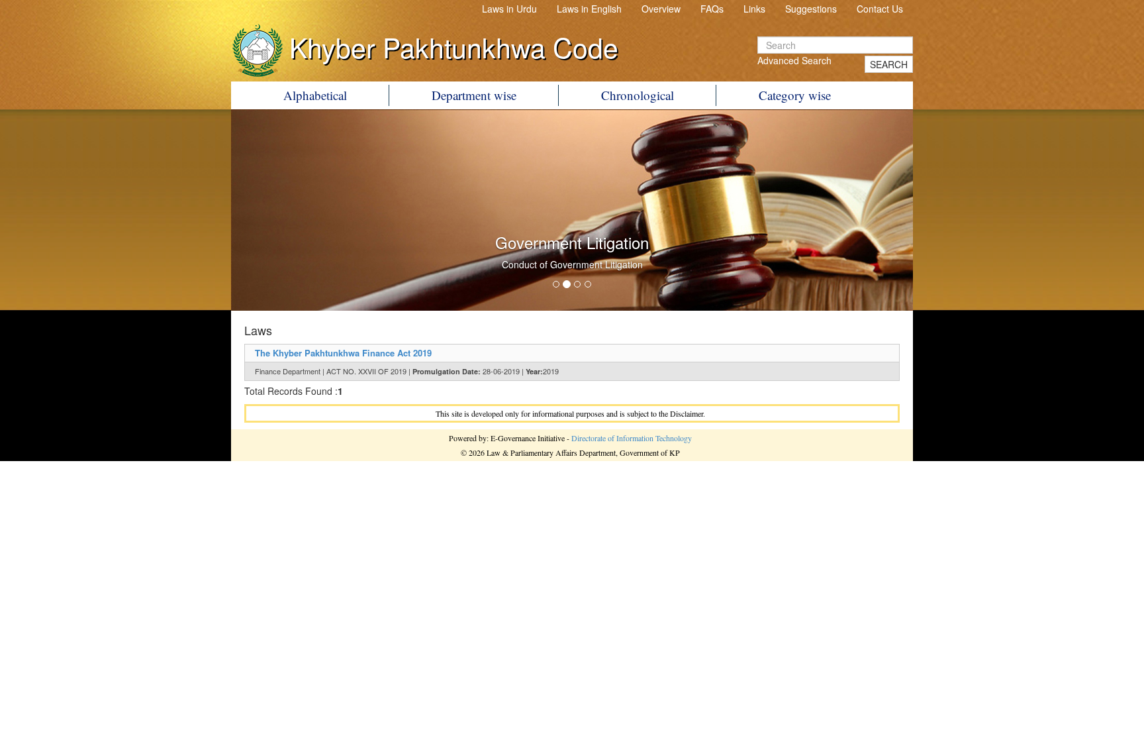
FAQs (712, 8)
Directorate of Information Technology (631, 438)
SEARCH (889, 64)
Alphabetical (315, 95)
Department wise (474, 95)
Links (754, 8)
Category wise (795, 95)
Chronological (637, 95)
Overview (661, 8)
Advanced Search (794, 60)
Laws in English (589, 8)
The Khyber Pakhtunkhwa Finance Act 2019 (343, 352)
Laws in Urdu (509, 8)
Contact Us (880, 8)
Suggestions (811, 8)
